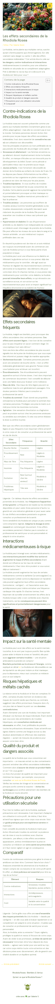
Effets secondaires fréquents (17, 87)
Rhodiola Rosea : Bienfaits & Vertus (28, 973)
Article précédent (10, 964)
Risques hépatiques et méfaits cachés (21, 95)
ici (20, 667)
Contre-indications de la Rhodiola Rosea (22, 84)
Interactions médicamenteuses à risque (22, 90)
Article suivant (46, 964)
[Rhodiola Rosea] (6, 6)
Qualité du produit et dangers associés (22, 98)
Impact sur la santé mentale (17, 92)
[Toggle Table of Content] (47, 80)
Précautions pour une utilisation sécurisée (23, 101)
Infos (6, 45)
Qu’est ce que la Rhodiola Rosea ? (27, 977)
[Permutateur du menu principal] (49, 6)
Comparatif (10, 104)
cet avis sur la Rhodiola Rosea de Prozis (28, 780)
